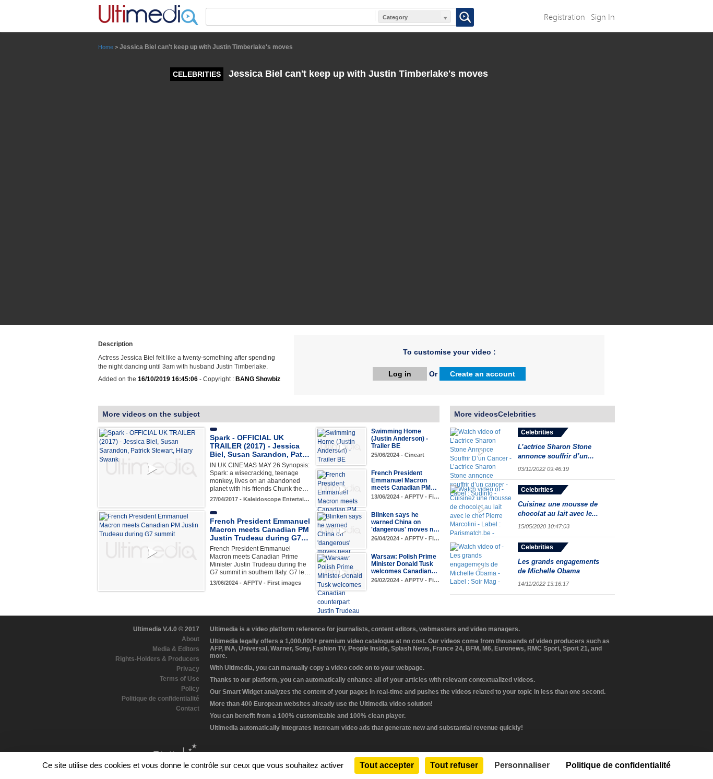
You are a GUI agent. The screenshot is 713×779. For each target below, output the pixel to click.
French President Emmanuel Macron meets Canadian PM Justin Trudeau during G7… (260, 529)
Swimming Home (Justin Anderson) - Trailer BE (399, 439)
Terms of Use (179, 678)
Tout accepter (387, 765)
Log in (399, 374)
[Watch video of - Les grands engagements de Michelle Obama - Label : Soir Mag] (481, 566)
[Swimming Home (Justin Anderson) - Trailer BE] (341, 446)
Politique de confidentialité (160, 698)
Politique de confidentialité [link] (618, 765)
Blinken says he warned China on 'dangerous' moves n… (405, 522)
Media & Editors (175, 649)
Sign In (603, 16)
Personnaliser (522, 765)
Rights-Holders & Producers (157, 659)
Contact (187, 708)
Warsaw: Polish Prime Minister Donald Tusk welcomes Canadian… (404, 564)
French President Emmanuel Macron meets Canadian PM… (404, 480)
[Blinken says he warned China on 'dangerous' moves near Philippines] (341, 538)
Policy (190, 688)
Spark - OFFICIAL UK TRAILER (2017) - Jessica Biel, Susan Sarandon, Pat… (260, 445)
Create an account (482, 374)
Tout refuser (454, 765)
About (190, 639)
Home (105, 47)
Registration (564, 16)
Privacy (187, 668)
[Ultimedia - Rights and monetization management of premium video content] (148, 15)
